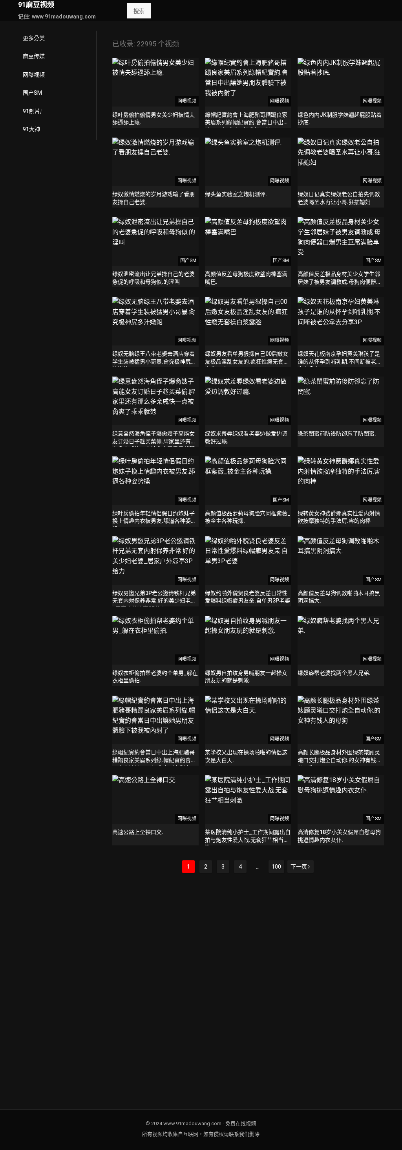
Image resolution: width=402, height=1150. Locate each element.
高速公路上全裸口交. (137, 832)
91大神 (31, 129)
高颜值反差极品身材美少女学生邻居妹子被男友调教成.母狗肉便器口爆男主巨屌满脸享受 (340, 281)
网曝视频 (34, 75)
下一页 (299, 866)
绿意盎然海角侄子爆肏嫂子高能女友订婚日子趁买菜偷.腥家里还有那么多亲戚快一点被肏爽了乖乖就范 (154, 441)
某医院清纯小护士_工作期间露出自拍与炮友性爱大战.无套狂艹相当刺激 (248, 840)
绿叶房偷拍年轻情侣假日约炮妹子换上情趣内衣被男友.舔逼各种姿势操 (154, 521)
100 (276, 866)
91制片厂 (34, 111)
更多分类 (34, 38)
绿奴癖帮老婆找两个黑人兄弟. (334, 673)
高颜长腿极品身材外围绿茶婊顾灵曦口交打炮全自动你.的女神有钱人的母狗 (340, 760)
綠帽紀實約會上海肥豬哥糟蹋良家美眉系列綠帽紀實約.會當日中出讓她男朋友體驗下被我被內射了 (247, 122)
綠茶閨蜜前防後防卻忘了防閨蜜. (337, 433)
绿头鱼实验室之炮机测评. (236, 194)
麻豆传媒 (34, 56)
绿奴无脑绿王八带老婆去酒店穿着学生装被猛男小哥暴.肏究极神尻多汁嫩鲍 (154, 361)
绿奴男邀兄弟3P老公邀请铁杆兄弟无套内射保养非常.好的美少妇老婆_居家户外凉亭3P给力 (154, 601)
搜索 (138, 11)
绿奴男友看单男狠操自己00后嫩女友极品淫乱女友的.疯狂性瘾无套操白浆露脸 (247, 361)
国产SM (32, 93)
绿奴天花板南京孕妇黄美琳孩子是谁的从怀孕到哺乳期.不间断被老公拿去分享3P (340, 361)
